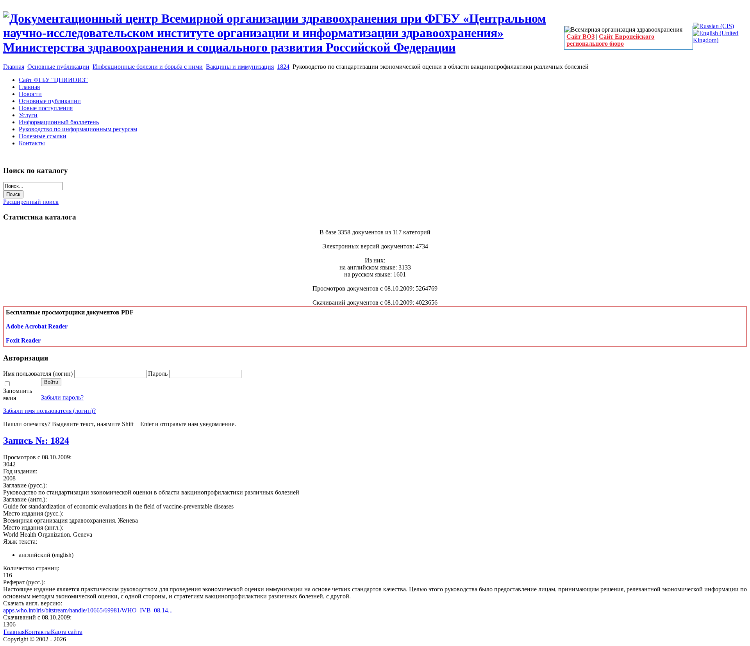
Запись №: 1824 (36, 440)
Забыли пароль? (62, 397)
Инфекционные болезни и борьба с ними (148, 66)
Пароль (158, 373)
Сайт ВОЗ (580, 36)
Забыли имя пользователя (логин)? (49, 410)
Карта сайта (66, 631)
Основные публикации (58, 66)
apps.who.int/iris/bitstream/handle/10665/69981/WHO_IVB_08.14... (88, 610)
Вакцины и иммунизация (240, 66)
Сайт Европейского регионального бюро (610, 40)
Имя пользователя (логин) (38, 373)
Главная (13, 66)
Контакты (38, 631)
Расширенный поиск (31, 201)
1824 (283, 66)
